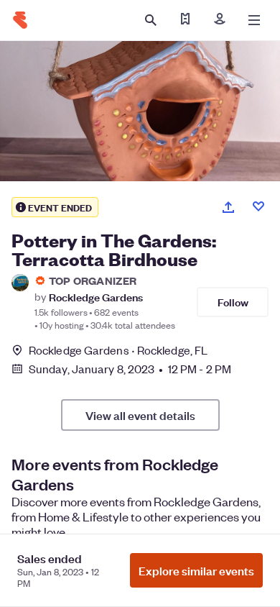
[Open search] (150, 20)
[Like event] (258, 206)
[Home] (20, 20)
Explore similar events (196, 570)
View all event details (140, 415)
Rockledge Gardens (96, 297)
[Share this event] (228, 207)
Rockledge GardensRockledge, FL (118, 349)
